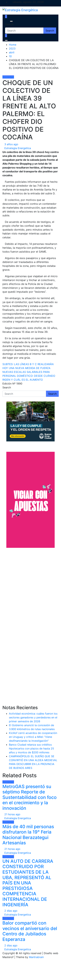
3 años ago (11, 144)
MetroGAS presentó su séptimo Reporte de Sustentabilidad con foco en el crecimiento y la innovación (29, 797)
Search (9, 24)
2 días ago (10, 910)
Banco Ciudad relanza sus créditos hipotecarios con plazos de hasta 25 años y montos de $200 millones (31, 748)
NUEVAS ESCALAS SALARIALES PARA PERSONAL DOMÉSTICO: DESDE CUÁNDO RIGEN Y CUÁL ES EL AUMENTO (28, 375)
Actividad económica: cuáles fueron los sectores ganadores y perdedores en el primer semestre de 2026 (33, 717)
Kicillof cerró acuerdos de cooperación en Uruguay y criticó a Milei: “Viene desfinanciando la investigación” (33, 736)
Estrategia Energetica (17, 148)
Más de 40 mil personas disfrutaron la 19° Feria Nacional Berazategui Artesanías (28, 835)
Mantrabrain (36, 957)
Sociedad (8, 77)
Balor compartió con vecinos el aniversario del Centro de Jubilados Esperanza (29, 931)
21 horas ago (12, 814)
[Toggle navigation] (7, 21)
